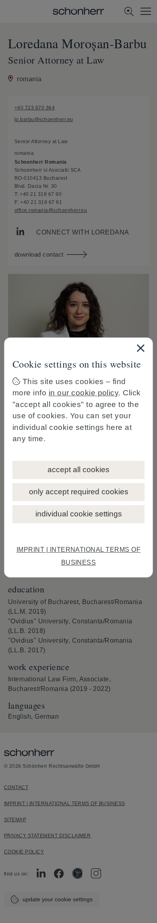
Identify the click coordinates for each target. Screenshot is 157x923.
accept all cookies (78, 469)
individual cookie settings (78, 514)
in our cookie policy (84, 393)
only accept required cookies (78, 491)
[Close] (140, 348)
